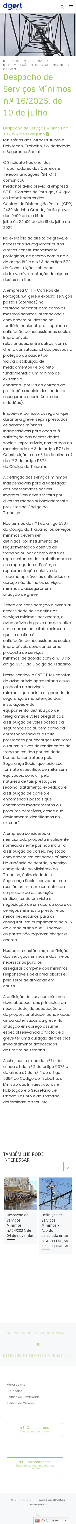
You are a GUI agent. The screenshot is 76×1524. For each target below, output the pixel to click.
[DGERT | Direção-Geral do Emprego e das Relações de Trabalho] (12, 6)
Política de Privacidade (23, 1397)
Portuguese (49, 1520)
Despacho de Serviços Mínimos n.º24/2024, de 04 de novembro (20, 1225)
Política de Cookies (20, 1403)
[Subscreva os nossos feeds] (38, 1515)
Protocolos (14, 1391)
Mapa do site (16, 1385)
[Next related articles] (68, 1166)
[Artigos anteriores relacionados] (57, 1166)
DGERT (28, 1500)
